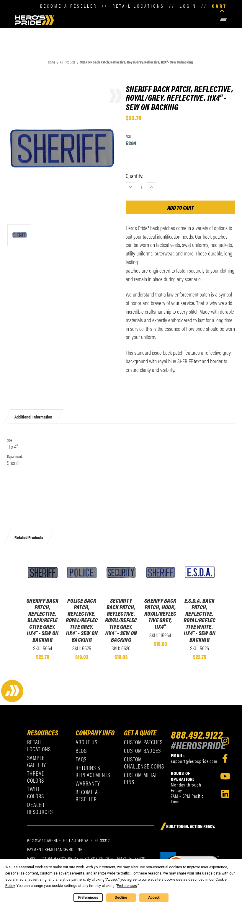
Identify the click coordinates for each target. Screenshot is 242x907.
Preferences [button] (127, 886)
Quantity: (134, 175)
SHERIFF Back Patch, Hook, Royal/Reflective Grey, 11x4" (160, 613)
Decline (121, 897)
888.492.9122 (197, 734)
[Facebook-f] (225, 758)
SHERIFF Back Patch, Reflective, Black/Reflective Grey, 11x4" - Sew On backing (43, 620)
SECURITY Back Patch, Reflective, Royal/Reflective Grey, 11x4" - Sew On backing (121, 620)
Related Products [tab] (28, 537)
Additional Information (33, 416)
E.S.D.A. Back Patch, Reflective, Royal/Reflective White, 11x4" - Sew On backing (200, 620)
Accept (154, 897)
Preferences (88, 897)
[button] (141, 19)
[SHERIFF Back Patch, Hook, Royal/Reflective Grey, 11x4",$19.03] (160, 572)
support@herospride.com (194, 761)
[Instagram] (225, 741)
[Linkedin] (225, 794)
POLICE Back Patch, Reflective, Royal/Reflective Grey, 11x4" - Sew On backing (82, 620)
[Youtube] (225, 776)
